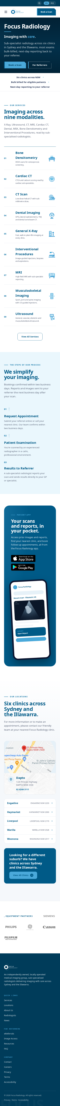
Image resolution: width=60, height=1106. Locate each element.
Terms (7, 1077)
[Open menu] (6, 12)
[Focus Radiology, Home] (22, 12)
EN (46, 3)
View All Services (29, 336)
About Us (8, 1010)
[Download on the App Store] (23, 558)
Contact (8, 1061)
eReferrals (9, 1033)
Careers (8, 1067)
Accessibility (10, 1082)
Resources (9, 1043)
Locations (8, 1005)
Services (8, 1000)
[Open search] (39, 3)
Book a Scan (46, 12)
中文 (52, 3)
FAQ (6, 1048)
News (6, 1020)
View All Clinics (20, 875)
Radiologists (10, 1015)
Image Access (10, 1038)
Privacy (7, 1072)
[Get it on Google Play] (23, 567)
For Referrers (39, 64)
